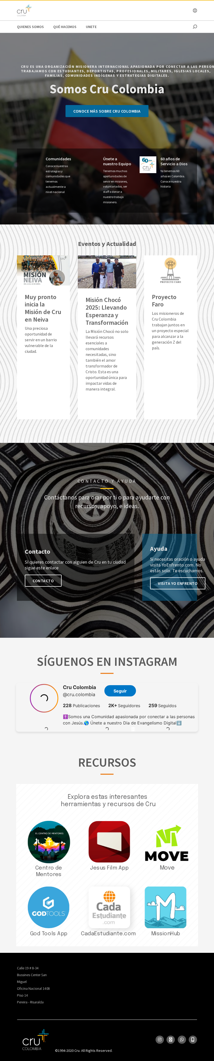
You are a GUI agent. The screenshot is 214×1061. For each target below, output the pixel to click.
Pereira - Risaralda (30, 1002)
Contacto (43, 580)
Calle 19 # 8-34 (28, 968)
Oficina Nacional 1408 (33, 988)
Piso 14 (22, 995)
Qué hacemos (64, 26)
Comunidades (58, 158)
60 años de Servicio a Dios (173, 161)
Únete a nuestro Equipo (117, 161)
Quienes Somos (30, 26)
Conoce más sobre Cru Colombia (107, 111)
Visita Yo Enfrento (178, 583)
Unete (91, 26)
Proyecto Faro (164, 301)
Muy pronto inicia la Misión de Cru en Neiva (43, 308)
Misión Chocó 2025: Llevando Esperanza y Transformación (107, 311)
